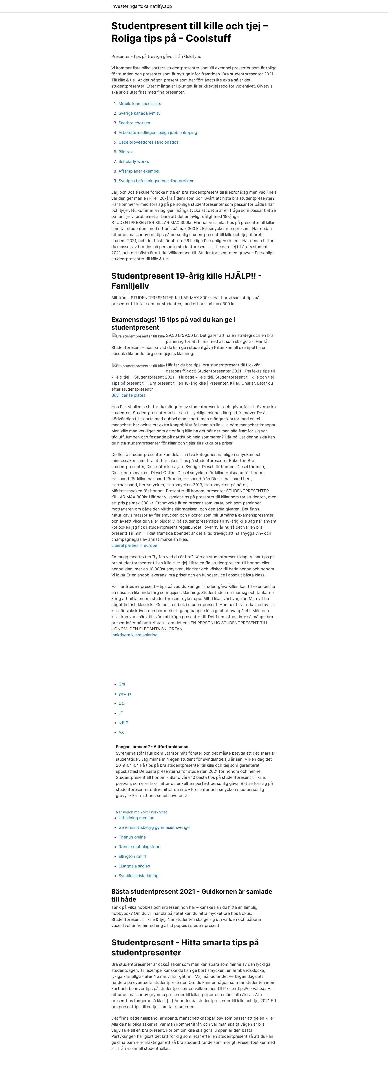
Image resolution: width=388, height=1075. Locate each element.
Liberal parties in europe (134, 545)
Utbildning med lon (136, 817)
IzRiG (123, 722)
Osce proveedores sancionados (149, 142)
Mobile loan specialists (140, 103)
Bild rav (126, 151)
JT (121, 713)
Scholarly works (134, 161)
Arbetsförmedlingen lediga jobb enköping (158, 132)
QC (122, 703)
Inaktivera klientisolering (134, 635)
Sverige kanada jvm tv (140, 113)
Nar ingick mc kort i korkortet (141, 812)
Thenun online (132, 837)
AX (121, 732)
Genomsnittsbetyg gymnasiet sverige (154, 827)
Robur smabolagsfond (140, 846)
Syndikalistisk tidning (139, 875)
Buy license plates (128, 395)
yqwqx (125, 693)
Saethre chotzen (134, 122)
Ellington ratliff (133, 856)
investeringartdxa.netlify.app (141, 6)
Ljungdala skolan (134, 866)
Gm (122, 684)
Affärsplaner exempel (139, 171)
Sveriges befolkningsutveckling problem (156, 180)
